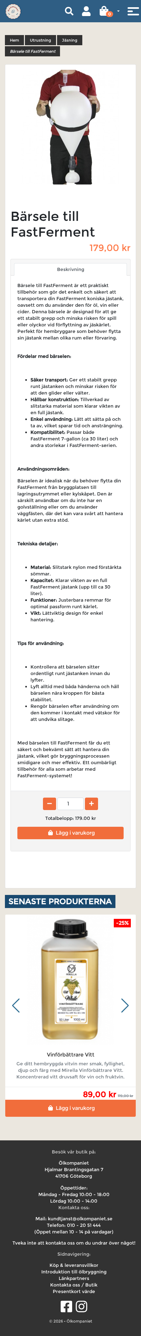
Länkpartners (74, 1278)
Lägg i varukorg (75, 833)
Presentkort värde (74, 1291)
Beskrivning (70, 269)
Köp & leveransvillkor (74, 1265)
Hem (14, 40)
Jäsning (69, 40)
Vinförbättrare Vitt (70, 1055)
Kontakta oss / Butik (73, 1285)
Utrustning (40, 40)
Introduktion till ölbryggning (74, 1272)
